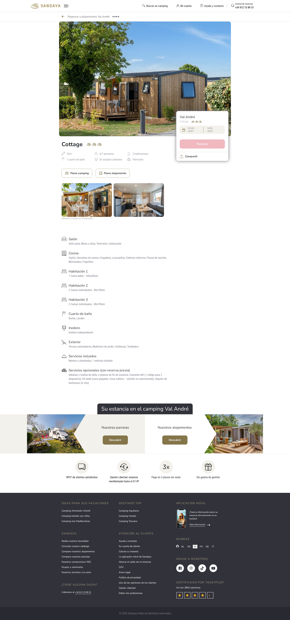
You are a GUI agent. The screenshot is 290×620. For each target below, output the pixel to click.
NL (182, 546)
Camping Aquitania (129, 510)
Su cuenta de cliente (129, 546)
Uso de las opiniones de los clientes (137, 582)
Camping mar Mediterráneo (76, 521)
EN (188, 546)
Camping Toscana (128, 521)
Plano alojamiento (115, 173)
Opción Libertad (127, 588)
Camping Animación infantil (76, 510)
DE (207, 546)
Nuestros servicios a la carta (76, 572)
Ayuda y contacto (128, 541)
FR (201, 546)
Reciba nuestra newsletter (75, 541)
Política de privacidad (130, 577)
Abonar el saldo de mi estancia (135, 561)
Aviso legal (124, 572)
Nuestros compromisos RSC (76, 561)
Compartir (191, 156)
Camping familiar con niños (76, 516)
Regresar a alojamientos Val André (89, 17)
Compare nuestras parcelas (76, 556)
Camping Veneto (127, 516)
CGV (121, 567)
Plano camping (79, 173)
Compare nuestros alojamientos (78, 551)
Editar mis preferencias (130, 593)
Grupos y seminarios (72, 567)
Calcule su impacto (128, 551)
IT (213, 546)
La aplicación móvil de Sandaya (135, 556)
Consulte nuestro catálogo (75, 546)
